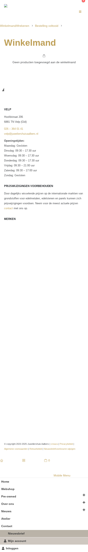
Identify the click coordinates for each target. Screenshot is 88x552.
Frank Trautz (11, 270)
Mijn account (17, 541)
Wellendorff (10, 407)
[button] (80, 11)
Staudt (8, 382)
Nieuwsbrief (16, 533)
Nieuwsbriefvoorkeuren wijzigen (59, 449)
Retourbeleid (35, 449)
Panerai (8, 348)
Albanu (8, 236)
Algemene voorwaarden (16, 449)
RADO (8, 363)
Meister (8, 323)
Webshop (8, 489)
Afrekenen (22, 25)
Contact (6, 526)
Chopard (9, 260)
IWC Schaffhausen (15, 290)
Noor (7, 343)
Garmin (8, 280)
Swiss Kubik (11, 387)
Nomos (8, 338)
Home (5, 481)
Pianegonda (11, 358)
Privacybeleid (66, 444)
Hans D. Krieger (13, 285)
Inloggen (12, 548)
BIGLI (7, 251)
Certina (8, 255)
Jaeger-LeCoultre (14, 295)
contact (8, 208)
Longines (9, 305)
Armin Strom (11, 246)
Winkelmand (8, 25)
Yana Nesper (11, 417)
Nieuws (6, 511)
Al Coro (8, 231)
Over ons (7, 503)
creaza (54, 444)
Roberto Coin (11, 367)
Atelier (5, 518)
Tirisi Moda (10, 402)
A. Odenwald (11, 226)
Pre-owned (8, 496)
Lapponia (9, 300)
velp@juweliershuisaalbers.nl (21, 133)
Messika (9, 328)
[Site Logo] (29, 11)
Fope (7, 275)
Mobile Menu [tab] (62, 475)
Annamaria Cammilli (16, 241)
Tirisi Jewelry (12, 397)
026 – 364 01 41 (13, 128)
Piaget (8, 353)
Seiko (7, 377)
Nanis (7, 333)
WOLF (8, 412)
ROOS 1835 (11, 372)
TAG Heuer (10, 392)
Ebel (6, 265)
